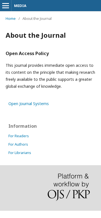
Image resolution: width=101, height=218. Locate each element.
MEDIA (20, 5)
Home (11, 18)
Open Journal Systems (28, 103)
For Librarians (19, 152)
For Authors (18, 144)
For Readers (18, 135)
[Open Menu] (5, 5)
